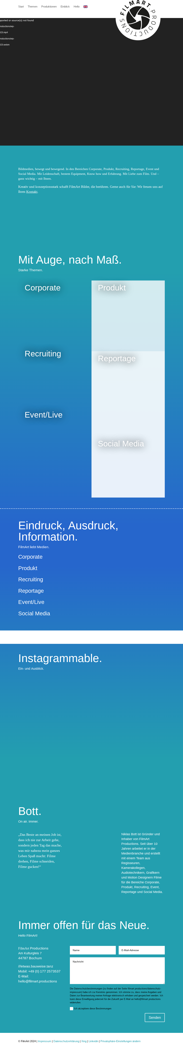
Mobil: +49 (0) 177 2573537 (39, 971)
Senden (155, 1017)
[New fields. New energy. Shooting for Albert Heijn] (36, 738)
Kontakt (31, 192)
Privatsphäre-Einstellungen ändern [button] (120, 1041)
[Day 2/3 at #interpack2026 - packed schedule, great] (146, 699)
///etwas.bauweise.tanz (35, 966)
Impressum (44, 1041)
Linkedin (94, 1041)
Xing (84, 1041)
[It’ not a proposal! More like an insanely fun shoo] (110, 699)
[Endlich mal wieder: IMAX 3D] (73, 684)
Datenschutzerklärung (66, 1041)
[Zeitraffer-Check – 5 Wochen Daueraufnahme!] (146, 729)
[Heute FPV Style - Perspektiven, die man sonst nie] (73, 732)
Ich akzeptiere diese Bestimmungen (92, 1008)
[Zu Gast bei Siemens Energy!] (36, 684)
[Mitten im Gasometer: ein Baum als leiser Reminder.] (110, 750)
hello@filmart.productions (37, 981)
